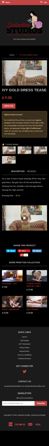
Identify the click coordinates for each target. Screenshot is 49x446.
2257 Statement (24, 344)
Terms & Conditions (25, 355)
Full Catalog (24, 340)
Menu (7, 3)
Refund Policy (24, 351)
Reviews (31, 171)
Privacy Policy (24, 348)
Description (18, 171)
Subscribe (41, 404)
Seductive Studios (24, 415)
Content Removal (24, 359)
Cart (45, 3)
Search (24, 337)
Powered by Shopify (38, 415)
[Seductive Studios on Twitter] (25, 372)
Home (12, 55)
